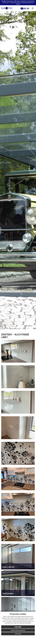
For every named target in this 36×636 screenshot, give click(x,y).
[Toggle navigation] (32, 8)
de (28, 8)
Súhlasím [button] (18, 627)
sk (22, 8)
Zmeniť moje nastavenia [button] (18, 630)
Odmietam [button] (18, 633)
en (25, 8)
